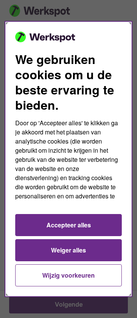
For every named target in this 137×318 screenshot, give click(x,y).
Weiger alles (68, 250)
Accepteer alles (68, 225)
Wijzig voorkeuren (68, 275)
